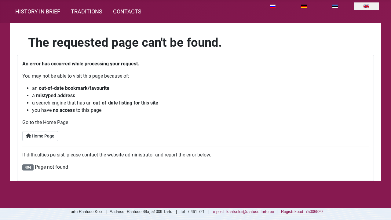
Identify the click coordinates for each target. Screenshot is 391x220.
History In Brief (37, 12)
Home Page (42, 136)
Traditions (86, 12)
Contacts (127, 12)
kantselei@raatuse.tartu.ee (250, 211)
